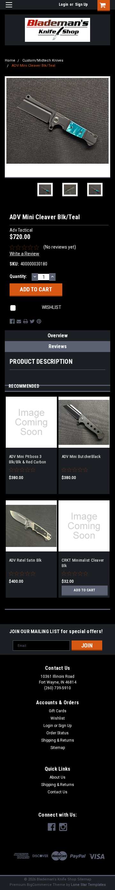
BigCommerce (39, 885)
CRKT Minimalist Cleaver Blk (83, 563)
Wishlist (57, 718)
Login (63, 4)
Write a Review (24, 253)
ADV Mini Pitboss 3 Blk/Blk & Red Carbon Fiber (27, 459)
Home (10, 60)
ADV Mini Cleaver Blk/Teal (33, 66)
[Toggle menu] (9, 9)
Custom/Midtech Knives (42, 60)
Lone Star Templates (88, 885)
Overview (58, 336)
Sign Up (81, 4)
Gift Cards (57, 711)
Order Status (57, 733)
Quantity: (18, 276)
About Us (57, 777)
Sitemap (57, 747)
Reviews (58, 346)
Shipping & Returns (57, 740)
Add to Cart (84, 590)
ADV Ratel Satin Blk (25, 560)
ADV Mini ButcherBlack (81, 456)
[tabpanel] (31, 448)
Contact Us (57, 792)
